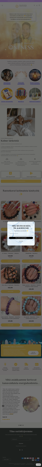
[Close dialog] (33, 222)
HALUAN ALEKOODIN (21, 237)
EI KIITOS (21, 241)
